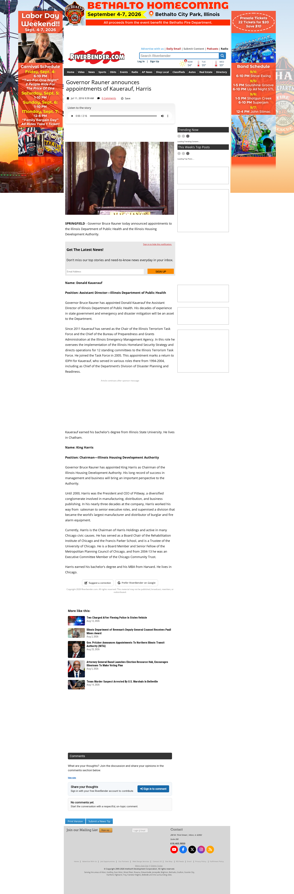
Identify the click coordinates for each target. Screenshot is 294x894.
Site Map (168, 861)
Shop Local (162, 72)
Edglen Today (157, 865)
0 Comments (109, 98)
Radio (224, 48)
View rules (72, 778)
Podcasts (212, 48)
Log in (141, 61)
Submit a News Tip (99, 821)
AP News (147, 72)
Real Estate (205, 72)
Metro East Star (142, 865)
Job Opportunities (107, 861)
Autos (192, 72)
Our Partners (123, 861)
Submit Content (194, 48)
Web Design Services (141, 861)
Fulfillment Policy (217, 861)
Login (136, 830)
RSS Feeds (180, 861)
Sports (102, 72)
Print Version (75, 821)
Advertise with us (152, 48)
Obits (113, 72)
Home (70, 72)
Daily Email (173, 48)
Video (81, 72)
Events (124, 72)
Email (143, 830)
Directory (221, 72)
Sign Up (154, 61)
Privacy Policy (200, 861)
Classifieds (179, 72)
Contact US (157, 861)
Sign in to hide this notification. (157, 244)
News (91, 72)
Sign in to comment (154, 788)
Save (127, 98)
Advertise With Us (89, 861)
